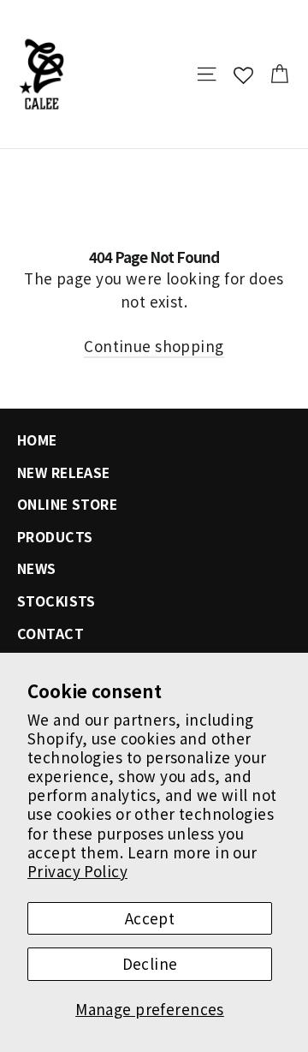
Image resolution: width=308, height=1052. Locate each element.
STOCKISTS (56, 601)
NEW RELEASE (63, 472)
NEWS (36, 568)
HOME (37, 440)
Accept (150, 918)
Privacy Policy (77, 871)
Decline (150, 963)
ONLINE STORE (67, 504)
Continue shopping (153, 345)
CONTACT (50, 633)
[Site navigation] (207, 74)
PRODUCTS (54, 537)
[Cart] (279, 74)
